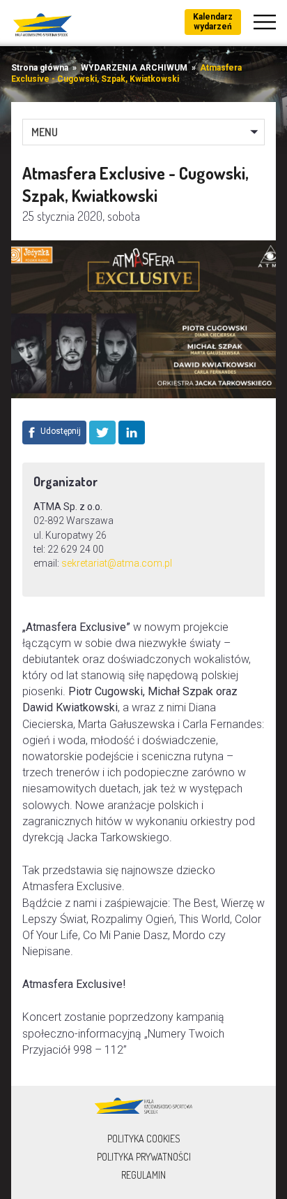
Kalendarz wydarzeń (213, 21)
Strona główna (39, 68)
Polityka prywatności (144, 1157)
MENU (44, 132)
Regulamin (143, 1175)
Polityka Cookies (143, 1138)
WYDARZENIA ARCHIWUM (134, 68)
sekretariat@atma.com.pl (116, 563)
